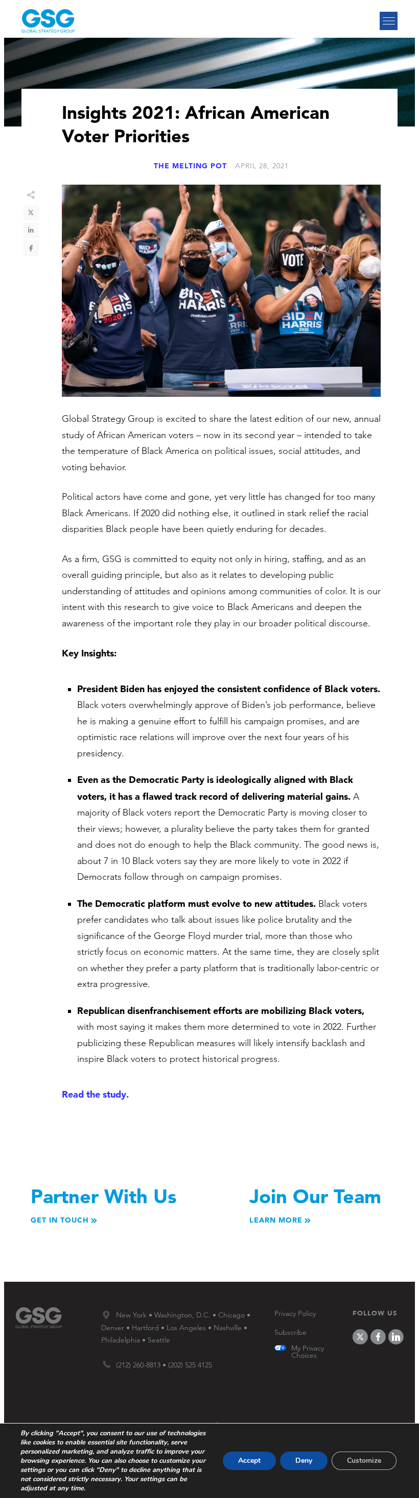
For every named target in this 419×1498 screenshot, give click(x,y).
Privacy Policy (295, 1313)
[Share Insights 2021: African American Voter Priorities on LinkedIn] (31, 230)
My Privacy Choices (307, 1351)
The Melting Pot (190, 165)
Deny (303, 1460)
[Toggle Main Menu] (389, 21)
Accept (249, 1460)
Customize (364, 1460)
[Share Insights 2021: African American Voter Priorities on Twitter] (31, 212)
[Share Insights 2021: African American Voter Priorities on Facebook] (31, 248)
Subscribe (290, 1332)
